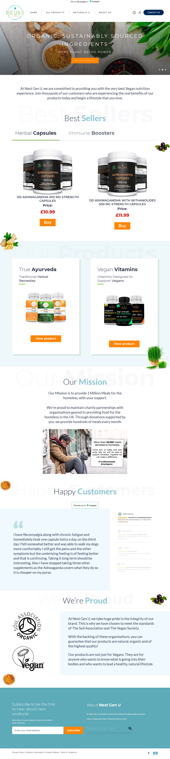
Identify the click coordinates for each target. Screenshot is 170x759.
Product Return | (53, 752)
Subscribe (73, 730)
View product (46, 338)
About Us (105, 12)
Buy (48, 222)
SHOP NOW (18, 63)
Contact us (154, 12)
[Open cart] (134, 12)
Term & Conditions (69, 752)
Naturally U (81, 12)
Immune (91, 133)
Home (33, 12)
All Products (55, 12)
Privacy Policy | (19, 752)
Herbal (35, 133)
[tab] (35, 134)
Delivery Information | (35, 752)
